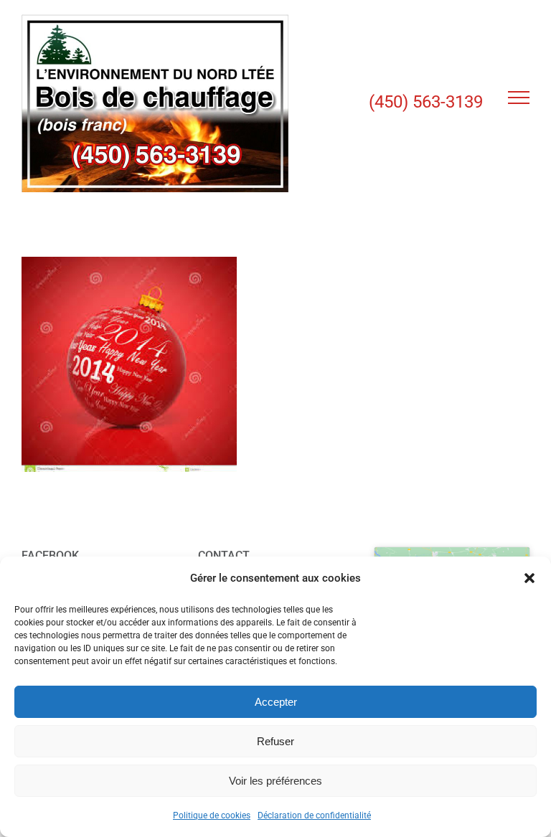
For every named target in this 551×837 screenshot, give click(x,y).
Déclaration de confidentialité (314, 815)
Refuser (275, 741)
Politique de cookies (211, 815)
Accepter (276, 702)
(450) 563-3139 (426, 102)
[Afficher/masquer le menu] (519, 97)
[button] (529, 578)
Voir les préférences (275, 781)
